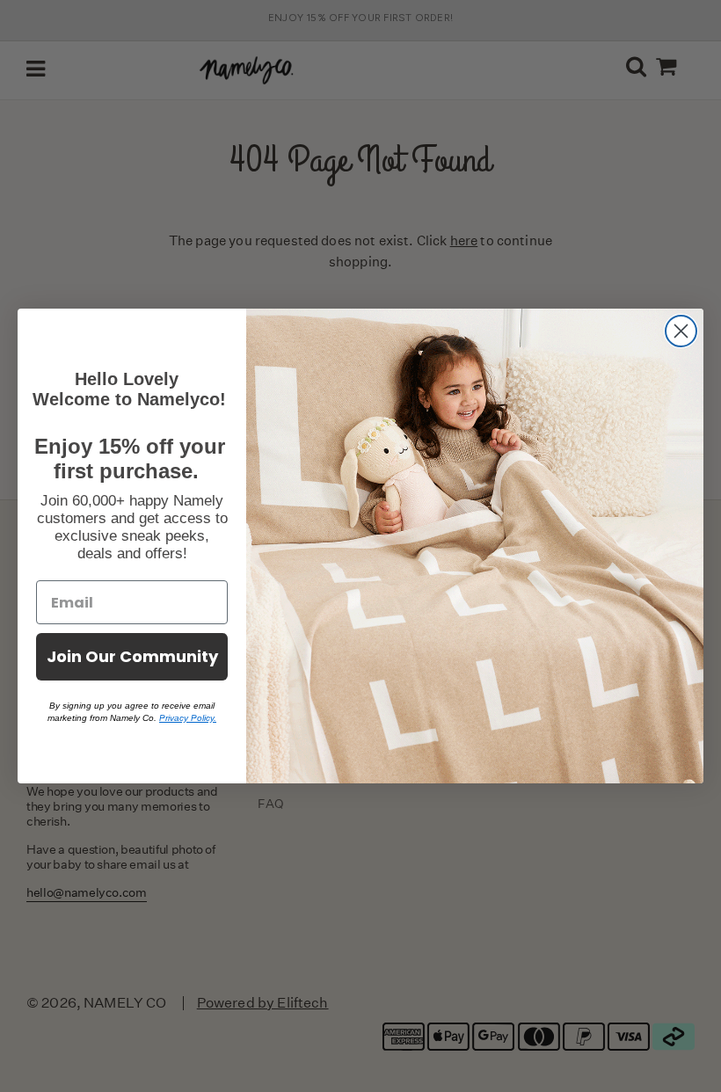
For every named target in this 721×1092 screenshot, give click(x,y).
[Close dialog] (681, 331)
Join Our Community (132, 656)
